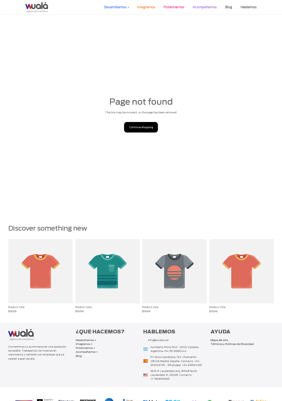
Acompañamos (205, 7)
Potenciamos (174, 7)
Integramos (146, 7)
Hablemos (249, 7)
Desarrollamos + (86, 340)
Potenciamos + (85, 347)
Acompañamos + (87, 351)
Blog (228, 7)
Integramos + (84, 344)
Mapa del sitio (219, 340)
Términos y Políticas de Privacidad (232, 344)
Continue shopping (141, 127)
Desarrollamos (115, 7)
